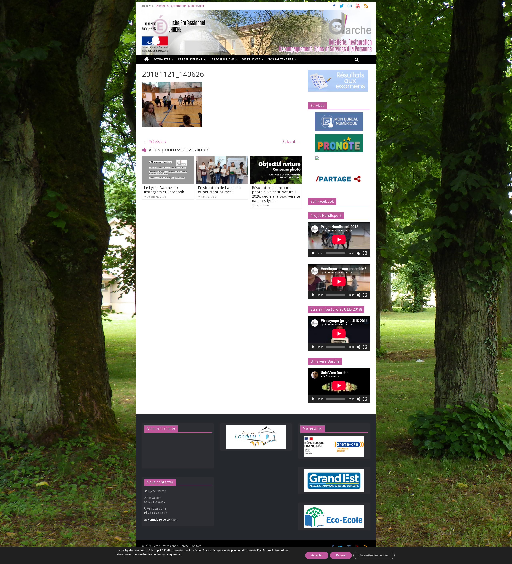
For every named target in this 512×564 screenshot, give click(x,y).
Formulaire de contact (162, 519)
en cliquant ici (172, 554)
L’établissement (190, 59)
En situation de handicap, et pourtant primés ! (220, 189)
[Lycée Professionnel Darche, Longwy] (256, 12)
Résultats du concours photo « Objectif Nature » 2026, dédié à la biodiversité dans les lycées (276, 194)
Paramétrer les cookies (374, 555)
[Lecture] (313, 253)
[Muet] (358, 253)
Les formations (222, 59)
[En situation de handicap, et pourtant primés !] (222, 158)
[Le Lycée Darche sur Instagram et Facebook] (168, 158)
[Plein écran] (365, 253)
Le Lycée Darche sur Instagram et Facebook (164, 189)
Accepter (316, 555)
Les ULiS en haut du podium (174, 6)
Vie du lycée (251, 59)
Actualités (161, 59)
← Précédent (155, 141)
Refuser (341, 555)
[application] (339, 239)
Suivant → (291, 141)
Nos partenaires (280, 59)
